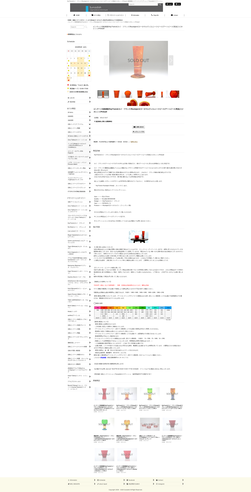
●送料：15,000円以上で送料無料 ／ (116, 142)
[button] (106, 60)
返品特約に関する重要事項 (104, 121)
